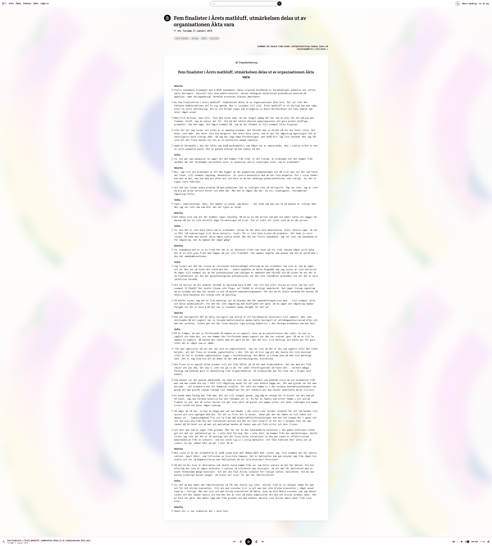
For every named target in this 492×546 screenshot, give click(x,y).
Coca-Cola (214, 38)
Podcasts (27, 3)
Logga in (44, 3)
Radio (35, 3)
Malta (204, 38)
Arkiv (11, 3)
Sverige (195, 38)
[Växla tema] (458, 3)
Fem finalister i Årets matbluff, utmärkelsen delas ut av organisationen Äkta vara (48, 540)
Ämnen (18, 3)
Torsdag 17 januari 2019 (197, 30)
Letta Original (181, 38)
